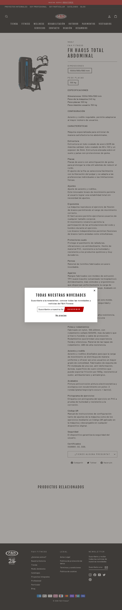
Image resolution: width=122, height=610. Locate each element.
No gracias (61, 315)
